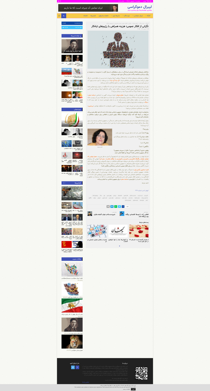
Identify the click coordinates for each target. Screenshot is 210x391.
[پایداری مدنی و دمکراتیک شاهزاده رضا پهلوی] (78, 94)
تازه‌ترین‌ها (93, 16)
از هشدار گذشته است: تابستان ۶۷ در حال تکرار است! (138, 241)
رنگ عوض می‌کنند (145, 198)
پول (104, 195)
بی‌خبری (114, 195)
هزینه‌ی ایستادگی (128, 200)
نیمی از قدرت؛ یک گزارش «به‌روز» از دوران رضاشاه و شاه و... (78, 237)
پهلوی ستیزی (109, 195)
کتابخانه (85, 16)
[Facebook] (77, 367)
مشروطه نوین (116, 16)
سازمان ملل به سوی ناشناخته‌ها (78, 210)
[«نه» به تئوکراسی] (67, 143)
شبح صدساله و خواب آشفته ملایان (104, 214)
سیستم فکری (118, 198)
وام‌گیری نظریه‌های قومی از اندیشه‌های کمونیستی (78, 161)
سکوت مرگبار (124, 198)
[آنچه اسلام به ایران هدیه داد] (72, 46)
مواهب (94, 198)
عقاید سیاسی (111, 198)
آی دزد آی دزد (140, 195)
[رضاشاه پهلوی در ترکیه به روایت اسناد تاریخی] (78, 83)
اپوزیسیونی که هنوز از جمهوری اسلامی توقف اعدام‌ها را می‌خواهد (67, 250)
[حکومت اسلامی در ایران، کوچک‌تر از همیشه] (78, 168)
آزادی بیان (146, 195)
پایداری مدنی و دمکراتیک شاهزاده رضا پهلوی (78, 101)
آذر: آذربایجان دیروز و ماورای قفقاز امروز (78, 149)
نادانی (147, 200)
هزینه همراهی (135, 200)
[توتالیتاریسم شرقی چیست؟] (78, 131)
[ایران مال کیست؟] (67, 71)
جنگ (101, 195)
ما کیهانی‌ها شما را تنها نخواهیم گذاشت (118, 241)
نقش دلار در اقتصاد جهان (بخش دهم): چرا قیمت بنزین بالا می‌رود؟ (78, 223)
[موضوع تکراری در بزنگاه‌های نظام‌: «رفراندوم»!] (67, 155)
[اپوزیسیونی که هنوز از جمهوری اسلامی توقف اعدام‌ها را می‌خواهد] (67, 244)
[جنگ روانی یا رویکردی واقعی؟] (72, 193)
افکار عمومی (126, 195)
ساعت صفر (131, 198)
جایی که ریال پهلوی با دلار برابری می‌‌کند (72, 314)
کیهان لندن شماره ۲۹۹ (141, 190)
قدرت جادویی (104, 198)
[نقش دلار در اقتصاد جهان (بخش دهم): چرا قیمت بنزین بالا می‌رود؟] (78, 217)
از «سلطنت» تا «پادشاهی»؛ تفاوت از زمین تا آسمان (78, 64)
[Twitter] (73, 367)
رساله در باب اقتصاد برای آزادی (75, 297)
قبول (133, 389)
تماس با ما (121, 1)
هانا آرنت (70, 88)
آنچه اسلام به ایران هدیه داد (72, 51)
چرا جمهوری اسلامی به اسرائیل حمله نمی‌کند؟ (78, 249)
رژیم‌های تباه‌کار (95, 195)
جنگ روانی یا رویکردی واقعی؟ (72, 197)
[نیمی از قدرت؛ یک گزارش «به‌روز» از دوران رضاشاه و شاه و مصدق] (78, 231)
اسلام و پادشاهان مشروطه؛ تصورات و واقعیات (72, 123)
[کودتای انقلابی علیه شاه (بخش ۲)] (67, 168)
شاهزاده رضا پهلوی (103, 16)
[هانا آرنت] (67, 83)
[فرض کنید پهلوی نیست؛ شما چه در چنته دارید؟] (67, 231)
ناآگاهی (90, 198)
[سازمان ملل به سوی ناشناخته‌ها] (78, 205)
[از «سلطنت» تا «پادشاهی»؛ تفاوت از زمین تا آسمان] (78, 58)
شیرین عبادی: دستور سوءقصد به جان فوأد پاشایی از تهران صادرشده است (67, 224)
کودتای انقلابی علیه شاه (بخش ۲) (67, 173)
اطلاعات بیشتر (126, 389)
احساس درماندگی (133, 195)
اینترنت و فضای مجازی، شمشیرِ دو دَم (97, 241)
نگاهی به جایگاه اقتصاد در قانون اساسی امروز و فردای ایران (67, 101)
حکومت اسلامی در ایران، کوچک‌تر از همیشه (78, 174)
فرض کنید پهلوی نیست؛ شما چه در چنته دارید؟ (67, 237)
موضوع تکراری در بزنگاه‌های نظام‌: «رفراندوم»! (67, 161)
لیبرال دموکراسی (139, 6)
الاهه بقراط (120, 195)
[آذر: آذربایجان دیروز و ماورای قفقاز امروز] (78, 143)
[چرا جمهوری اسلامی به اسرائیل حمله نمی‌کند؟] (78, 244)
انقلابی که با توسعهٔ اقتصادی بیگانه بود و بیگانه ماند (137, 215)
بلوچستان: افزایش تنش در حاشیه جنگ (67, 210)
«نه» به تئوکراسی (68, 148)
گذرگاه (148, 16)
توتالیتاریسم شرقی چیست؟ (78, 137)
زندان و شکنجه (137, 198)
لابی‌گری (99, 198)
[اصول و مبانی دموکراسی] (67, 58)
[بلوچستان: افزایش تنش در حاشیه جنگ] (67, 205)
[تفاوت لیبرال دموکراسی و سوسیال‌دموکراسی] (78, 71)
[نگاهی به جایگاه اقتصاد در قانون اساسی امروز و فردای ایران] (67, 94)
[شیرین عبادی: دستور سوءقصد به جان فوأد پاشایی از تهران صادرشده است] (67, 217)
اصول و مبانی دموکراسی (67, 63)
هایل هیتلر (142, 200)
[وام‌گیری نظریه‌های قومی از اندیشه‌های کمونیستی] (78, 155)
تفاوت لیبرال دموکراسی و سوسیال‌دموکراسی (78, 76)
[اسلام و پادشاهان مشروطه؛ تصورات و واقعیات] (72, 120)
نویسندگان (127, 16)
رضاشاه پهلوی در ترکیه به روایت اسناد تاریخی (78, 88)
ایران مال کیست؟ (68, 76)
